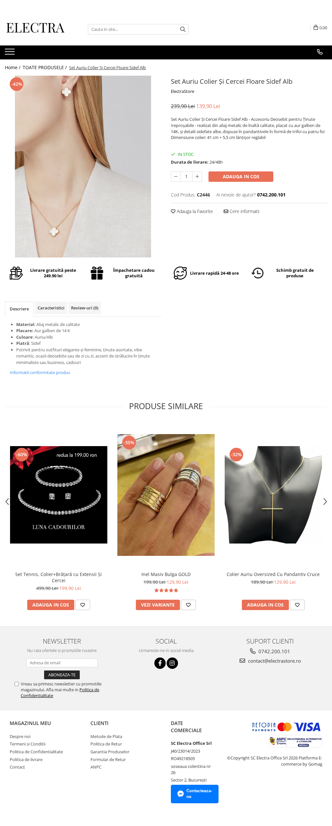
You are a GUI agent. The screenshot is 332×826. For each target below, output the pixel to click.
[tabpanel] (83, 166)
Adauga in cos (241, 176)
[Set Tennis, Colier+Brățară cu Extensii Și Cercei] (58, 495)
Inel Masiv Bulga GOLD (166, 574)
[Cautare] (183, 29)
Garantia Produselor (109, 752)
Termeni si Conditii (27, 744)
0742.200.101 (273, 651)
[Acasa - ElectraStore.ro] (37, 29)
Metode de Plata (106, 736)
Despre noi (20, 736)
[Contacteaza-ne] (320, 51)
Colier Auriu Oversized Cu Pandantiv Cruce (273, 574)
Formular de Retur (108, 759)
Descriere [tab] (19, 309)
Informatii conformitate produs (40, 372)
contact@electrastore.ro (274, 660)
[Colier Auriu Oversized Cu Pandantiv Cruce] (273, 495)
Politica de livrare (26, 759)
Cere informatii (243, 211)
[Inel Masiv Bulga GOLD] (166, 495)
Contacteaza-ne (199, 793)
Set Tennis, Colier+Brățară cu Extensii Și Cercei (58, 577)
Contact (17, 767)
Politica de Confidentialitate (36, 752)
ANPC (95, 767)
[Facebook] (160, 663)
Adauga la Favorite (194, 211)
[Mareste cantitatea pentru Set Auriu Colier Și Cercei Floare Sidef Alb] (197, 176)
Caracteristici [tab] (51, 308)
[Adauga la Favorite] (82, 605)
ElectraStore (182, 91)
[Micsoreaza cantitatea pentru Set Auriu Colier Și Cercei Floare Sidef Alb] (176, 176)
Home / (13, 67)
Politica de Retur (106, 744)
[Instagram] (172, 663)
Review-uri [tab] (84, 308)
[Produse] (10, 53)
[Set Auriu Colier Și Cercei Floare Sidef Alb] (83, 166)
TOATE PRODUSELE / (45, 67)
